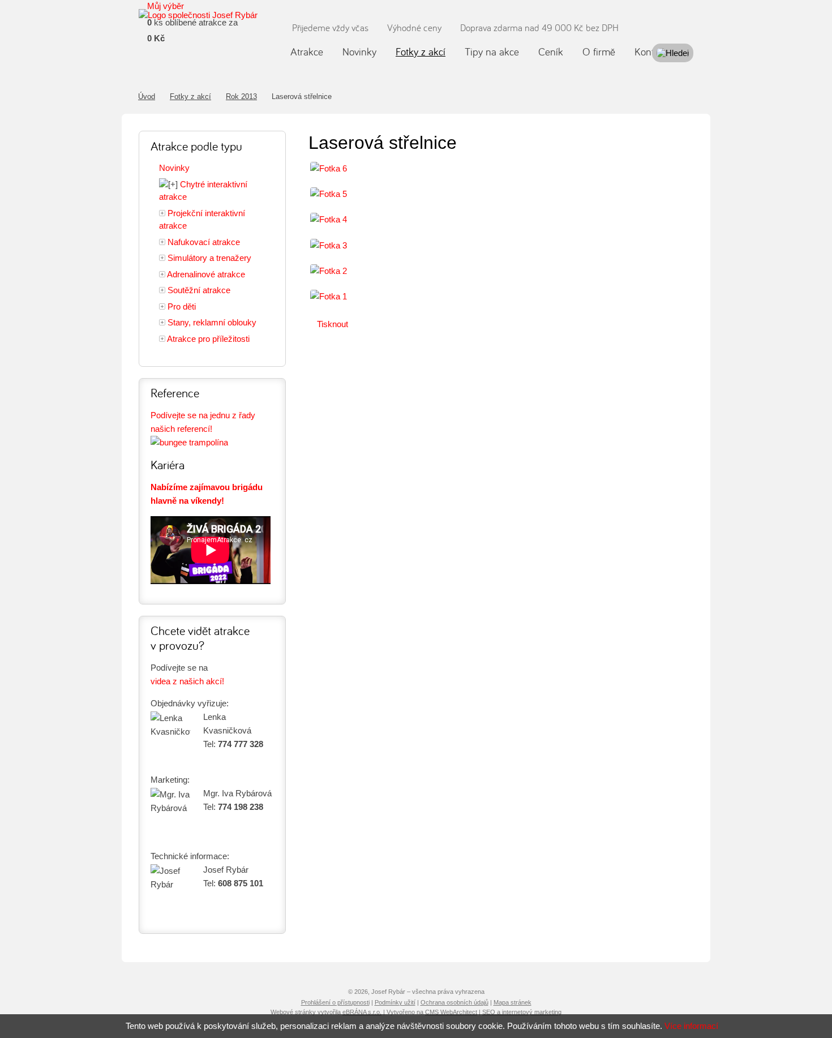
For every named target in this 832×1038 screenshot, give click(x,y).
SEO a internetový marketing (521, 1012)
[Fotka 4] (328, 219)
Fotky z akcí (190, 96)
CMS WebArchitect (451, 1012)
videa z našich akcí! (187, 681)
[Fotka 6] (328, 168)
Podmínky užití (395, 1002)
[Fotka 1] (328, 296)
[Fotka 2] (328, 271)
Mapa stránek (512, 1002)
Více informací (691, 1026)
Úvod (146, 96)
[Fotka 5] (328, 194)
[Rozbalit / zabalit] (168, 184)
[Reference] (189, 442)
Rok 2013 (241, 96)
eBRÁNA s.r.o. (361, 1012)
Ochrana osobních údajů (454, 1002)
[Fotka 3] (328, 245)
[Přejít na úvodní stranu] (198, 15)
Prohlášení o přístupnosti (335, 1002)
